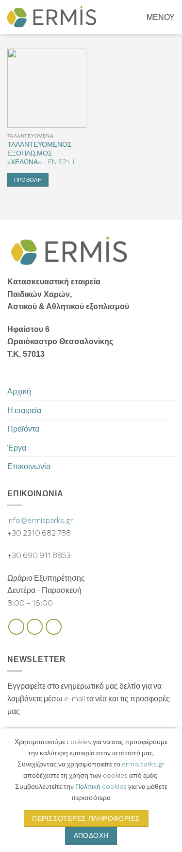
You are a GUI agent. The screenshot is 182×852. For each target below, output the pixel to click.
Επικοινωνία (28, 465)
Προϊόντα (23, 428)
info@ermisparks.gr (40, 519)
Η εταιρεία (24, 410)
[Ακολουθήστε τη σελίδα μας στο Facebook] (16, 627)
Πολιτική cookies (101, 786)
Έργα (16, 447)
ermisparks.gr (143, 763)
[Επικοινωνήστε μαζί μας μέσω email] (54, 627)
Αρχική (19, 391)
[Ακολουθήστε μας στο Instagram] (35, 627)
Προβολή (28, 180)
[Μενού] (153, 17)
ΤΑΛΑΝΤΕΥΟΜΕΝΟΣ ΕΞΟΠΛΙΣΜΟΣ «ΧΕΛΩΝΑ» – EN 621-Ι (40, 152)
